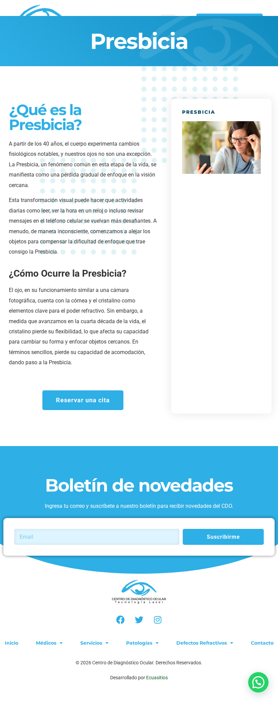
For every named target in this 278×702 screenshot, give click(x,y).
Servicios (91, 643)
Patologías (139, 643)
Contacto (262, 643)
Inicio (11, 643)
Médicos (46, 643)
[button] (258, 682)
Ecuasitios (157, 677)
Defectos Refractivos (201, 643)
